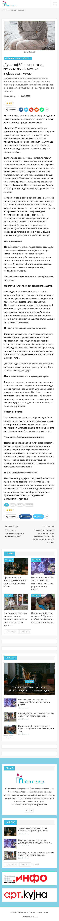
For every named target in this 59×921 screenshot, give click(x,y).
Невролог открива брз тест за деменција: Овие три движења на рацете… (34, 702)
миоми (20, 505)
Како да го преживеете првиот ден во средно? (14, 533)
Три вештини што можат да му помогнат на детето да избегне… (33, 829)
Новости (36, 560)
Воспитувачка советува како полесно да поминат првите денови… (36, 853)
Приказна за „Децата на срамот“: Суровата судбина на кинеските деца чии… (36, 728)
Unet (35, 916)
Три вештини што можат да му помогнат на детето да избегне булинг (29, 689)
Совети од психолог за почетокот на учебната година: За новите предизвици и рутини (43, 536)
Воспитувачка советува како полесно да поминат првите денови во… (36, 714)
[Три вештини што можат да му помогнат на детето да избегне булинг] (16, 566)
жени (12, 505)
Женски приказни (13, 58)
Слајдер (27, 58)
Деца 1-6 (8, 595)
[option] (29, 699)
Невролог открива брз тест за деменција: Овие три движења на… (35, 841)
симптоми (29, 505)
